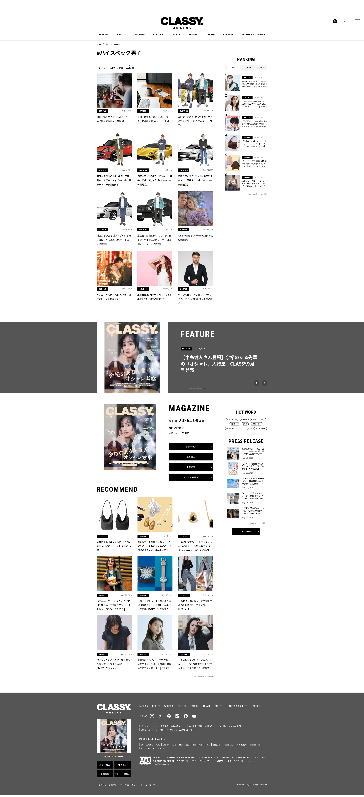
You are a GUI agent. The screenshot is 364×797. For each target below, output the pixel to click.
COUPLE (175, 34)
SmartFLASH (229, 744)
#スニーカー (256, 424)
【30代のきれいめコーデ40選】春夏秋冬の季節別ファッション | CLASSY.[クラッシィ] (195, 605)
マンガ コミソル (147, 748)
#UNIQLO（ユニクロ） (235, 428)
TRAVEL (193, 34)
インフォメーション (149, 726)
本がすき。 (162, 748)
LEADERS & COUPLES (253, 34)
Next (264, 383)
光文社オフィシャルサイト (230, 726)
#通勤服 (244, 419)
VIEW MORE (246, 531)
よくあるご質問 (195, 726)
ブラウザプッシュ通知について (179, 729)
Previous (256, 383)
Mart (181, 744)
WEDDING (140, 34)
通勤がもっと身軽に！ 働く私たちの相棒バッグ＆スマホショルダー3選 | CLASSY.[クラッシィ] (254, 183)
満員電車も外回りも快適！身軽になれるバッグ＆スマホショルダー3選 (114, 546)
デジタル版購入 (191, 477)
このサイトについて (107, 784)
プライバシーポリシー (129, 784)
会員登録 (164, 726)
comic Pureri (255, 744)
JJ (142, 744)
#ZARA (251, 428)
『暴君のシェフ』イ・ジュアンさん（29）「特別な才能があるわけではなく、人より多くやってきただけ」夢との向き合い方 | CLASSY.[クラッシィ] (195, 664)
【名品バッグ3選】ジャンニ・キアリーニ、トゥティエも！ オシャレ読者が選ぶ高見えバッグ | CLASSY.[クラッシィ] (254, 144)
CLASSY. (149, 744)
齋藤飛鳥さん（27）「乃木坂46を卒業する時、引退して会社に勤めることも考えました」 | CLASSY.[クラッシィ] (154, 664)
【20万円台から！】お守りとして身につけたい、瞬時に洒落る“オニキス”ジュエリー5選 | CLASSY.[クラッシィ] (195, 546)
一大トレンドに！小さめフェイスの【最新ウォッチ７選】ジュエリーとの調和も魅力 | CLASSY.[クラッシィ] (154, 605)
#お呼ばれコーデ (258, 419)
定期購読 (191, 467)
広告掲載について (178, 726)
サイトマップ (149, 784)
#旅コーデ (235, 424)
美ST (188, 744)
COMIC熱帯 (242, 744)
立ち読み (191, 456)
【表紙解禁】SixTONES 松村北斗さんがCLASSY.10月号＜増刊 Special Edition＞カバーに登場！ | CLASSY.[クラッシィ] (254, 124)
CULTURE (158, 34)
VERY (158, 744)
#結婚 (245, 424)
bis (194, 744)
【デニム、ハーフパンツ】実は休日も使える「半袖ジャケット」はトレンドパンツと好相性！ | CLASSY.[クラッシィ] (113, 605)
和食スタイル (204, 744)
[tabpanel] (182, 357)
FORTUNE (228, 34)
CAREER (210, 34)
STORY (166, 744)
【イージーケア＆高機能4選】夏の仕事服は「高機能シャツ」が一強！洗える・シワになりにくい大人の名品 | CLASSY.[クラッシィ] (254, 163)
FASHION (103, 34)
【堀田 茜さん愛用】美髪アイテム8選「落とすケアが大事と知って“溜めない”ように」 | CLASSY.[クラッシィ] (254, 104)
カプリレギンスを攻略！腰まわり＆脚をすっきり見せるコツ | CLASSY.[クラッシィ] (113, 664)
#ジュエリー (232, 419)
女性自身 (217, 744)
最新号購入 (191, 446)
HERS (174, 744)
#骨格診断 (262, 428)
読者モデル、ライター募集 (152, 729)
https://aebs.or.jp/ (161, 764)
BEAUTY (121, 34)
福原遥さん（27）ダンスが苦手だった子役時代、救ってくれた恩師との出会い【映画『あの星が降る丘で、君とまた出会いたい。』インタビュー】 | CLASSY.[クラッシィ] (254, 84)
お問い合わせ (210, 726)
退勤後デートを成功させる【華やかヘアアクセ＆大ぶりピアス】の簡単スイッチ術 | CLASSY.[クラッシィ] (154, 546)
